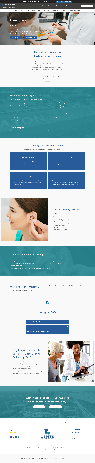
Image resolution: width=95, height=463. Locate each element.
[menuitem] (16, 10)
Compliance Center (30, 447)
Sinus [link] (39, 10)
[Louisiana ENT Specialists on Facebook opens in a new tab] (11, 437)
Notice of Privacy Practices (39, 447)
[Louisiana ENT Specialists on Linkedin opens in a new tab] (16, 437)
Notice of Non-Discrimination (62, 447)
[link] (18, 431)
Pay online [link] (69, 6)
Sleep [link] (64, 10)
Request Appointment (87, 6)
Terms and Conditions (49, 449)
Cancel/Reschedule (60, 6)
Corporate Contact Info (41, 449)
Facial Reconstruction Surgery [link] (74, 10)
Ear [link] (21, 10)
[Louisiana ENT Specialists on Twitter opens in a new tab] (13, 437)
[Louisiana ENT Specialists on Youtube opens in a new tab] (18, 437)
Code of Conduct (54, 447)
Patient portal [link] (51, 6)
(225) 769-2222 (61, 458)
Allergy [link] (33, 10)
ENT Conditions (77, 435)
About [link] (16, 10)
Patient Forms (56, 449)
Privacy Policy (47, 447)
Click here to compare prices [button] (64, 1)
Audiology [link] (27, 10)
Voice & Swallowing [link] (55, 10)
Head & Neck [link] (46, 10)
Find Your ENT (77, 6)
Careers (44, 6)
